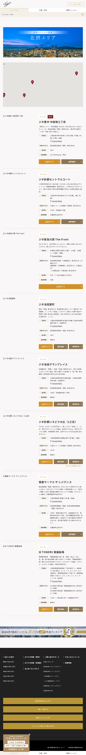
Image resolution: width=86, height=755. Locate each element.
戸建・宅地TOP (43, 709)
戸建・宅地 (43, 10)
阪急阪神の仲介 (48, 690)
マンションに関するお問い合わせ (43, 726)
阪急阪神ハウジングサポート (53, 666)
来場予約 (75, 346)
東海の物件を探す (8, 671)
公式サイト (49, 161)
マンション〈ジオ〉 (8, 14)
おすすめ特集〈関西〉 (33, 657)
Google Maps (57, 141)
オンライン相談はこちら (73, 466)
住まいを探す (9, 657)
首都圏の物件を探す (9, 666)
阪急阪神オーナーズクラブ (52, 671)
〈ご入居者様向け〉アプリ (52, 681)
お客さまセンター (49, 662)
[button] (76, 73)
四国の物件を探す (8, 681)
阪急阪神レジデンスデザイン (53, 686)
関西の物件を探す (8, 662)
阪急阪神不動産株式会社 (75, 747)
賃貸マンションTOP (43, 718)
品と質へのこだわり (32, 669)
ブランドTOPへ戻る (75, 4)
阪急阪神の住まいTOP (43, 701)
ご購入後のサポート (52, 657)
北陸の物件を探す (8, 676)
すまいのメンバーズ (72, 657)
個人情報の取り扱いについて (56, 747)
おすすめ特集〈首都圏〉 (33, 663)
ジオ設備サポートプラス (51, 676)
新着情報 (68, 663)
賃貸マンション (71, 10)
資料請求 (72, 161)
